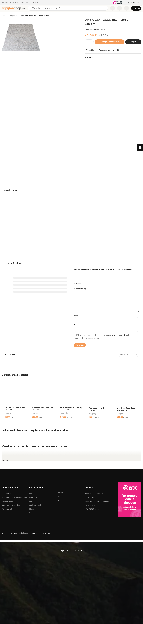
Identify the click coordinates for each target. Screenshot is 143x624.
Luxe (58, 496)
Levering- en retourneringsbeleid (14, 497)
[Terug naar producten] (137, 15)
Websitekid (48, 533)
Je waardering (80, 283)
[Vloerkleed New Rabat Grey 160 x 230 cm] (43, 392)
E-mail (77, 325)
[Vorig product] (134, 15)
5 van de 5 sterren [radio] (96, 282)
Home (4, 15)
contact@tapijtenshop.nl (94, 493)
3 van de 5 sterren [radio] (93, 282)
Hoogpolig (13, 15)
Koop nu (133, 42)
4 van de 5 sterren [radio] (95, 282)
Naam (77, 315)
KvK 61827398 (90, 505)
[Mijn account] (126, 8)
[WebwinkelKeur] (117, 2)
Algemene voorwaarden (11, 505)
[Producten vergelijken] (112, 8)
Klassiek (32, 509)
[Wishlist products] (119, 8)
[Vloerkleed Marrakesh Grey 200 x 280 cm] (15, 392)
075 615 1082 (90, 497)
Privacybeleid (7, 509)
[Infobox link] (131, 2)
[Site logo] (13, 8)
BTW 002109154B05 (92, 509)
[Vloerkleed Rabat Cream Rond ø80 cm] (128, 392)
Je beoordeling (81, 289)
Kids (31, 501)
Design (59, 500)
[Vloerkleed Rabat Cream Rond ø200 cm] (100, 392)
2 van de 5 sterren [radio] (91, 282)
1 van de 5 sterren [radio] (89, 282)
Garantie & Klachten (9, 501)
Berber (31, 513)
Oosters (60, 493)
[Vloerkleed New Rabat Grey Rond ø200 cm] (71, 392)
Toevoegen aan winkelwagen (109, 42)
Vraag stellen (7, 493)
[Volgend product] (140, 15)
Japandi (32, 493)
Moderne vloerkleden (37, 505)
